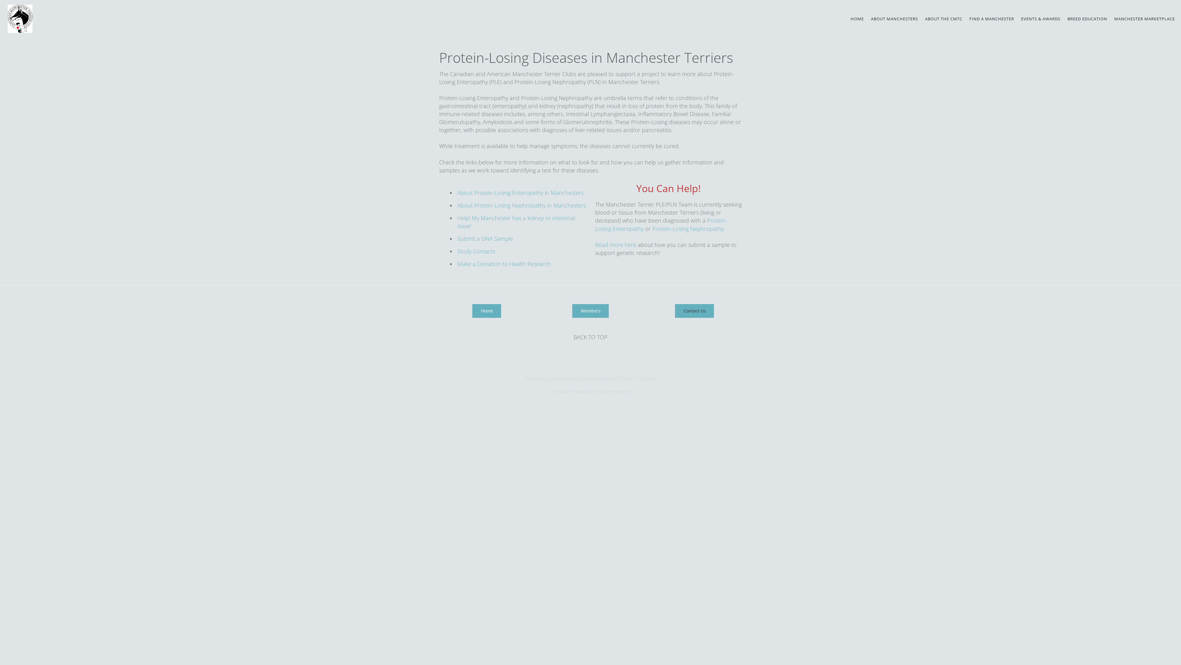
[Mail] (591, 366)
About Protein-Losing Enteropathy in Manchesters (520, 192)
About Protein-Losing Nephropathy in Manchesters (521, 205)
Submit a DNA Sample (485, 238)
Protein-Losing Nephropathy (688, 228)
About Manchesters (894, 19)
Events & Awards (1040, 19)
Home (857, 19)
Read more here (616, 244)
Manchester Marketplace (1144, 19)
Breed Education (1087, 19)
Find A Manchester (991, 19)
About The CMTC (943, 19)
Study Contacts (477, 251)
